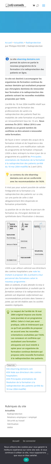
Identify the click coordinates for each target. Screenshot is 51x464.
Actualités (19, 42)
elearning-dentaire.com (28, 59)
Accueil (8, 42)
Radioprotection (33, 42)
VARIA (10, 427)
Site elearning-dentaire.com (19, 369)
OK (26, 460)
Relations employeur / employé (22, 417)
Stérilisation (13, 424)
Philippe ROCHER (17, 46)
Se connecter (29, 441)
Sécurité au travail (16, 420)
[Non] (47, 453)
